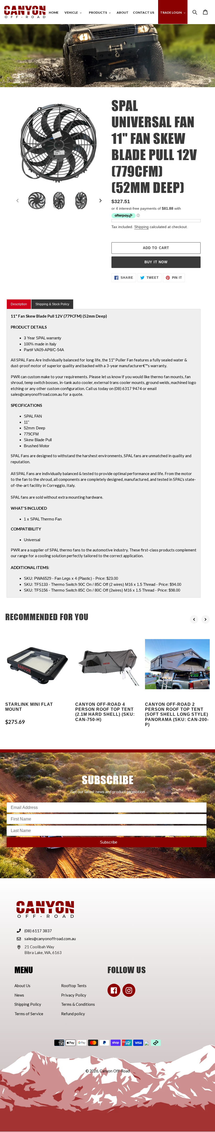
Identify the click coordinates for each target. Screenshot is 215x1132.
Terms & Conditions (78, 1004)
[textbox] (110, 446)
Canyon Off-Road (115, 1071)
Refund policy (73, 1013)
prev (194, 619)
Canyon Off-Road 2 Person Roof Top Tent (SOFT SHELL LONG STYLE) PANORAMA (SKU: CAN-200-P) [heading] (177, 714)
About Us (22, 985)
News (19, 995)
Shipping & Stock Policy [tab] (52, 304)
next (205, 619)
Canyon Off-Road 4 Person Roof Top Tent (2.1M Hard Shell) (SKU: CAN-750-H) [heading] (105, 712)
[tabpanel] (104, 453)
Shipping (141, 227)
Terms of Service (28, 1013)
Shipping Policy (27, 1004)
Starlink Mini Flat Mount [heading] (29, 707)
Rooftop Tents (74, 985)
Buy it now (156, 262)
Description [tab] (19, 304)
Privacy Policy (73, 995)
